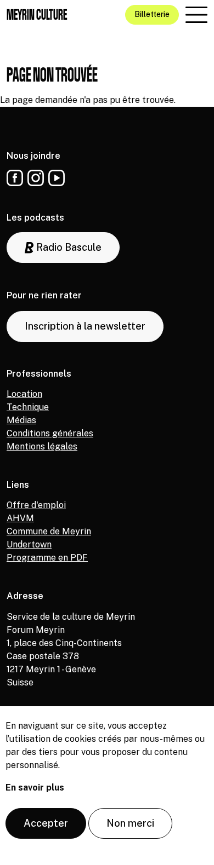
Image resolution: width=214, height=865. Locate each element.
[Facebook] (15, 178)
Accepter (46, 823)
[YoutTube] (56, 178)
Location (24, 394)
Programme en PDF (47, 557)
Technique (28, 407)
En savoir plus (34, 787)
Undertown (29, 544)
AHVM (20, 518)
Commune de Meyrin (49, 531)
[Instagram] (35, 178)
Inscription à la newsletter (85, 326)
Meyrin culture (37, 14)
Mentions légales (42, 446)
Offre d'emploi (36, 505)
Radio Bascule (68, 247)
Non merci (130, 823)
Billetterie (152, 14)
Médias (21, 420)
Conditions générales (50, 433)
